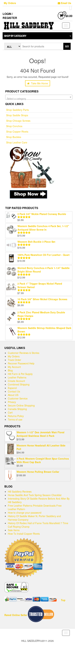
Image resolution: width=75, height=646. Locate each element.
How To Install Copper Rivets (24, 533)
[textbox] (38, 98)
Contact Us (14, 391)
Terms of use (15, 419)
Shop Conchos (14, 126)
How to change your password (24, 512)
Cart (10, 412)
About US (13, 395)
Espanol (12, 388)
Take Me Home (39, 83)
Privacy (12, 402)
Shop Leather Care (16, 142)
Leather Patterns (17, 377)
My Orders (10, 3)
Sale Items (14, 530)
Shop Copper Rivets (17, 131)
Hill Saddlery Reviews (20, 491)
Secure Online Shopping (21, 405)
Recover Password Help (21, 363)
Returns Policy (16, 416)
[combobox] (38, 97)
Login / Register (10, 16)
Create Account (16, 381)
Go (67, 46)
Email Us (65, 3)
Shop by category (15, 36)
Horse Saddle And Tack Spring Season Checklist (34, 495)
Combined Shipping (18, 384)
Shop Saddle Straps (17, 115)
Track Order (14, 360)
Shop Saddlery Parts (17, 110)
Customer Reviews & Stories (23, 353)
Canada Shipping (17, 409)
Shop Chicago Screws (18, 120)
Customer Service (18, 398)
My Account (14, 367)
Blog (10, 370)
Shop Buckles (13, 137)
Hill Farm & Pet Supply (20, 374)
